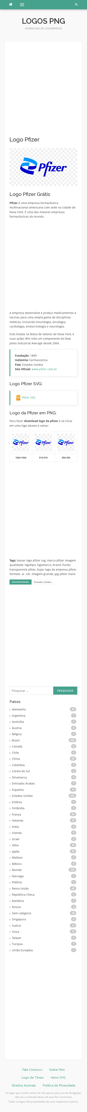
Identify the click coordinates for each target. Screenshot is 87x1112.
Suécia (16, 925)
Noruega (18, 876)
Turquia (17, 944)
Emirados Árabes (23, 783)
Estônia (17, 802)
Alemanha (19, 709)
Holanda (17, 820)
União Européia (22, 950)
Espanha (18, 790)
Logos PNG (43, 21)
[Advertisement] (43, 91)
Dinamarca (19, 777)
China (16, 759)
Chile (15, 753)
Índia (15, 827)
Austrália (18, 722)
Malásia (17, 857)
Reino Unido (20, 888)
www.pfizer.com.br (44, 369)
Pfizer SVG (28, 397)
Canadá (17, 746)
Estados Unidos (43, 582)
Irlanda (17, 833)
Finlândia (18, 808)
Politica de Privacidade (59, 1085)
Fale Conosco (32, 1070)
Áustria (17, 728)
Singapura (19, 919)
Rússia (16, 907)
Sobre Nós (57, 1070)
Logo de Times (32, 1077)
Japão (15, 851)
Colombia (18, 765)
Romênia (18, 901)
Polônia (17, 882)
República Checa (23, 894)
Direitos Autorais (24, 1085)
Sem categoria (21, 913)
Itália (15, 845)
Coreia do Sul (21, 771)
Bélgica (17, 734)
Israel (15, 839)
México (16, 864)
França (16, 814)
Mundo (17, 870)
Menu (20, 4)
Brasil (16, 740)
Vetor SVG (58, 1077)
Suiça (15, 931)
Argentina (18, 716)
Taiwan (16, 938)
